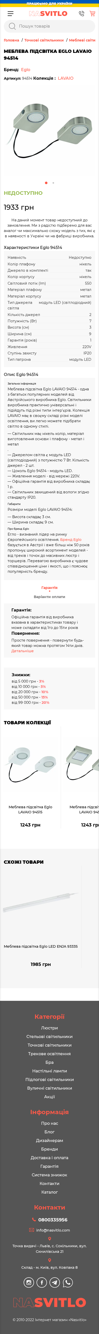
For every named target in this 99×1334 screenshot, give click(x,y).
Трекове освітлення (49, 1053)
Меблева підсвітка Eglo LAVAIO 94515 (30, 809)
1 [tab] (46, 183)
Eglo (25, 69)
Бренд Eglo (70, 539)
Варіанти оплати (49, 597)
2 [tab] (53, 183)
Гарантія (49, 587)
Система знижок (49, 1175)
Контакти (49, 1183)
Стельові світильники (49, 1036)
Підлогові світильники (49, 1079)
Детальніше (22, 651)
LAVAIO (65, 78)
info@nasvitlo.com (53, 1230)
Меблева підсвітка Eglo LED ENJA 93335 (41, 946)
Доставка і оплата (49, 1157)
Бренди (49, 1149)
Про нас (49, 1123)
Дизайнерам (49, 1140)
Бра (49, 1062)
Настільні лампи (49, 1071)
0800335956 (52, 1220)
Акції (49, 1096)
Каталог (49, 1192)
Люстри (49, 1028)
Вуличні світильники (49, 1088)
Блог (49, 1132)
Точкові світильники (50, 1045)
